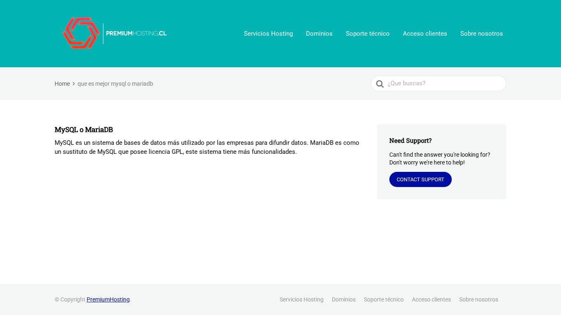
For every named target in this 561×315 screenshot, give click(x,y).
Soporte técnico (368, 33)
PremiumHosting (108, 299)
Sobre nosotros (481, 33)
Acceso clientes (425, 33)
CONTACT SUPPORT (420, 179)
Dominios (319, 33)
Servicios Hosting (268, 33)
